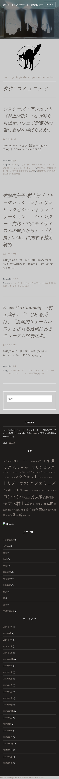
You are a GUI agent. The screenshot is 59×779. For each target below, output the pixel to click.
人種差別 (14, 171)
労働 (24, 497)
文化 (10, 286)
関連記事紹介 (9, 611)
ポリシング (31, 168)
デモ (50, 477)
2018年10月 (8, 711)
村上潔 (41, 373)
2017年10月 (8, 743)
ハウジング (25, 483)
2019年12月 (8, 659)
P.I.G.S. (34, 433)
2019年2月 (7, 698)
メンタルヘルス (13, 373)
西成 (42, 509)
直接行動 (40, 504)
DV (12, 164)
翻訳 (14, 160)
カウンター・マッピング (12, 472)
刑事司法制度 (24, 171)
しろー (21, 461)
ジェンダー (39, 472)
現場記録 (7, 578)
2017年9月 (7, 750)
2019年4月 (7, 685)
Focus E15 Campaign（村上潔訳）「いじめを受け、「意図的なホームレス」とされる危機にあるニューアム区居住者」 (28, 321)
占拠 (33, 171)
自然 (19, 286)
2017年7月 (7, 763)
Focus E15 (15, 370)
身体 (27, 286)
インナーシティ (21, 467)
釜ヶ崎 (17, 515)
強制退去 (33, 373)
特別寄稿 (7, 572)
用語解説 (7, 585)
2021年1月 (7, 633)
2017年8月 (7, 756)
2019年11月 (8, 665)
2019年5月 (7, 678)
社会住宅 (7, 174)
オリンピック (17, 283)
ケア (16, 164)
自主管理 (25, 509)
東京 (15, 286)
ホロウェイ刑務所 (45, 168)
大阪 (39, 496)
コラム (15, 279)
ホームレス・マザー (30, 491)
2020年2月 (8, 646)
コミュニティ (25, 164)
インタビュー (9, 539)
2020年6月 (8, 640)
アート (42, 461)
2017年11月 (8, 737)
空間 (9, 510)
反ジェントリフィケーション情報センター (23, 5)
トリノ (9, 482)
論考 (5, 604)
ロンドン (24, 373)
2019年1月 (7, 704)
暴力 (54, 171)
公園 (51, 283)
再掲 (5, 552)
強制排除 (48, 497)
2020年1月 (7, 653)
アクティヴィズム (32, 461)
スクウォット (26, 476)
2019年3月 (7, 691)
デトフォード (43, 477)
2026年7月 (8, 627)
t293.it (12, 443)
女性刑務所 (41, 171)
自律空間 (16, 174)
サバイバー (37, 164)
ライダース (52, 491)
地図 (5, 559)
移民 (50, 504)
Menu (49, 4)
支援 (49, 171)
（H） (29, 515)
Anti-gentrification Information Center (29, 77)
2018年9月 (7, 717)
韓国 (24, 515)
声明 (5, 565)
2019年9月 (7, 672)
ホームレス (15, 490)
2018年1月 (7, 724)
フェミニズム (20, 168)
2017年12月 (8, 730)
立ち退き (15, 510)
